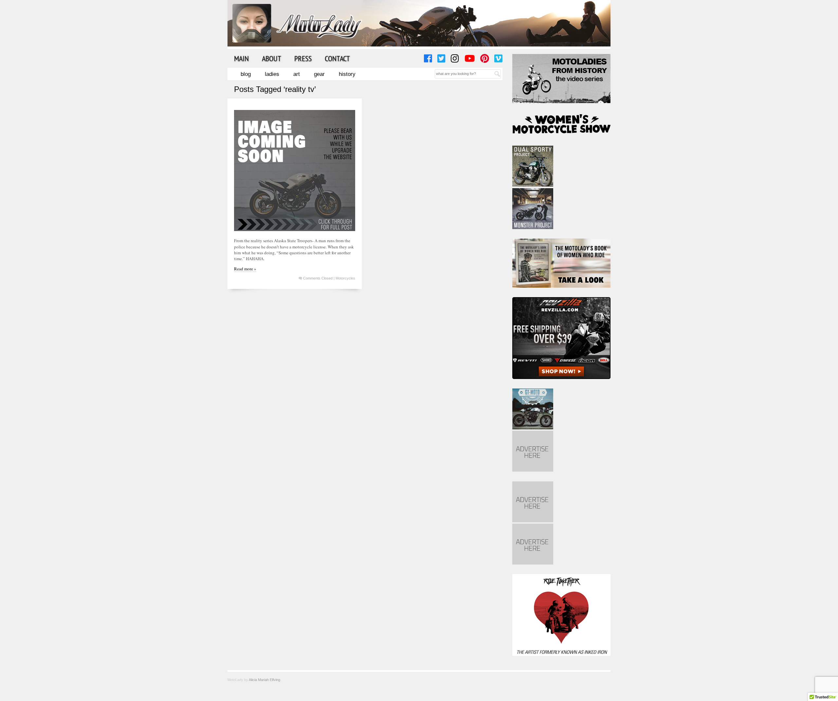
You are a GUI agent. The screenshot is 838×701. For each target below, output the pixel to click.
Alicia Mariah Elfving (264, 680)
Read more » (245, 269)
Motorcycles (345, 278)
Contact (337, 58)
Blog (246, 74)
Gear (319, 74)
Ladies (272, 74)
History (347, 74)
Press (303, 58)
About (271, 58)
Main (241, 58)
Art (296, 74)
